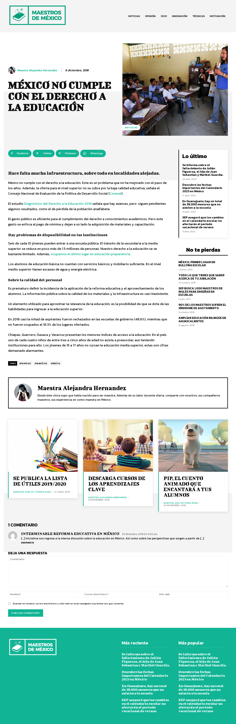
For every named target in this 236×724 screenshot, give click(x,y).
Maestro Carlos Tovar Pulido (32, 492)
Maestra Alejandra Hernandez (37, 70)
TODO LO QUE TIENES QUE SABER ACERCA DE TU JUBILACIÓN (201, 277)
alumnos (25, 363)
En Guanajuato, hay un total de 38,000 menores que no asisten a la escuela (202, 204)
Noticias (131, 127)
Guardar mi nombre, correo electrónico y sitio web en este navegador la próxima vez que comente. (68, 603)
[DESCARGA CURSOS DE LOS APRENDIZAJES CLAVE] (118, 446)
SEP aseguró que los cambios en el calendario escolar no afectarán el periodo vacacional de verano (203, 222)
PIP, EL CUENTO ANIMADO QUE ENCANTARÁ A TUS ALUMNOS (187, 486)
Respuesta (27, 542)
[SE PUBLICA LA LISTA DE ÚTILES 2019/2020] (43, 446)
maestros (41, 363)
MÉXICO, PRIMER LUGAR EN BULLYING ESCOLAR (196, 264)
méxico (55, 363)
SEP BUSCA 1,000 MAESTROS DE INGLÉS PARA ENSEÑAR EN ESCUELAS (200, 291)
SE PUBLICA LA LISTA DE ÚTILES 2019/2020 (40, 481)
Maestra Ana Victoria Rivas (181, 503)
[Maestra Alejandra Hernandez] (12, 70)
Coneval (116, 193)
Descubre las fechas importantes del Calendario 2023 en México (202, 187)
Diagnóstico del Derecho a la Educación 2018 (58, 203)
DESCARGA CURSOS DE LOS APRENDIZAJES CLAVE (116, 483)
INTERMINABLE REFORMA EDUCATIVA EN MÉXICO (70, 533)
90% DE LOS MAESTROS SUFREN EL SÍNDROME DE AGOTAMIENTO (202, 306)
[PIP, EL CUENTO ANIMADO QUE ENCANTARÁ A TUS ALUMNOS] (193, 446)
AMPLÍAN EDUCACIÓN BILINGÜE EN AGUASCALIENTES (202, 319)
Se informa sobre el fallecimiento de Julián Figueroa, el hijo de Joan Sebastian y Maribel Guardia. (202, 170)
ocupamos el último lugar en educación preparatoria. (91, 253)
